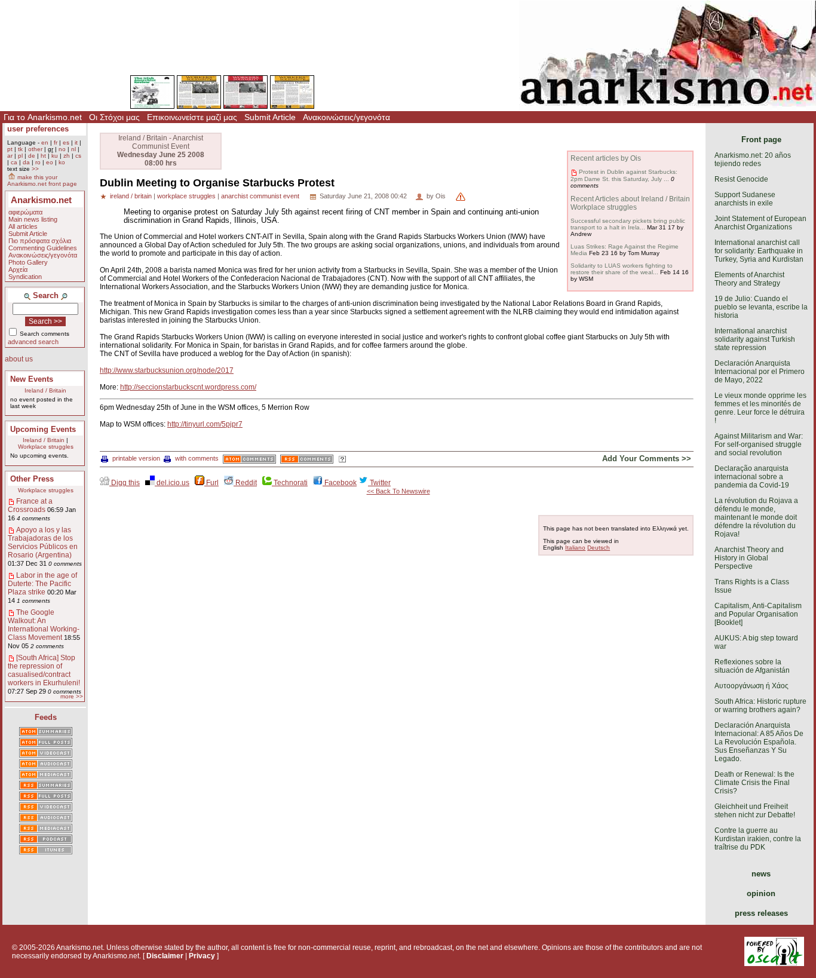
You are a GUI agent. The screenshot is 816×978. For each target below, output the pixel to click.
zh (66, 155)
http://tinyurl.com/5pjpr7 (205, 424)
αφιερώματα (25, 212)
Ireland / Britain (45, 390)
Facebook (340, 483)
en (44, 142)
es (66, 142)
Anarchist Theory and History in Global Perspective (749, 558)
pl (20, 155)
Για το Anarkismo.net (43, 117)
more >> (71, 696)
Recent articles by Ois (605, 158)
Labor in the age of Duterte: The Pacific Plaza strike (42, 583)
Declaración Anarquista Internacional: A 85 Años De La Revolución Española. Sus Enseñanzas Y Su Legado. (758, 742)
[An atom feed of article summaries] (46, 732)
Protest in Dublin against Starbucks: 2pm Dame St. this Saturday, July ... (623, 175)
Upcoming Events (43, 429)
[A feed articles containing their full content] (46, 797)
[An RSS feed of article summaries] (46, 786)
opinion (761, 893)
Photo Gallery (28, 262)
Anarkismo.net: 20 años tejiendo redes (752, 159)
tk (20, 149)
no (62, 149)
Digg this (124, 483)
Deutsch (598, 547)
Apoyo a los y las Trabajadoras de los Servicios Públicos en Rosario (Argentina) (43, 542)
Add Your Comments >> (646, 458)
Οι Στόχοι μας (114, 117)
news (761, 873)
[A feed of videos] (46, 754)
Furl (211, 483)
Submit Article (270, 117)
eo (49, 162)
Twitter (379, 483)
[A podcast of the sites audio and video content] (46, 840)
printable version (136, 458)
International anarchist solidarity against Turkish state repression (754, 339)
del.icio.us (172, 483)
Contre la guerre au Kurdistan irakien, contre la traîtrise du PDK (757, 838)
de (31, 155)
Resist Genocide (741, 179)
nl (73, 149)
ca (14, 162)
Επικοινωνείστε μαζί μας (192, 117)
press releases (761, 913)
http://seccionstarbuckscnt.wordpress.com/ (188, 387)
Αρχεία (17, 269)
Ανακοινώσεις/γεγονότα (346, 117)
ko (62, 162)
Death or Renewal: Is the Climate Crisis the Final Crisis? (754, 782)
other (35, 149)
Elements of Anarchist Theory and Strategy (749, 279)
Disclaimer (164, 956)
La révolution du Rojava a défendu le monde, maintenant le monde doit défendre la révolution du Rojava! (756, 517)
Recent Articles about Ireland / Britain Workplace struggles (630, 203)
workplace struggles (186, 196)
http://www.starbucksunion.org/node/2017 (167, 370)
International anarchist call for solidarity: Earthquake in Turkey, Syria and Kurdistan (758, 250)
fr (55, 142)
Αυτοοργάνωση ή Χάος (751, 686)
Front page (761, 139)
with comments (197, 458)
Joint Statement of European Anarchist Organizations (760, 222)
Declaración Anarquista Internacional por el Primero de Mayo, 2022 (759, 371)
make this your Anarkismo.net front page (42, 180)
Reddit (245, 483)
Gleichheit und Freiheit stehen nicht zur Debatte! (754, 810)
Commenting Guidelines (42, 248)
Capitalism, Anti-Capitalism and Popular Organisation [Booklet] (758, 614)
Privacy (202, 956)
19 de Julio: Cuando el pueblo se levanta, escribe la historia (761, 307)
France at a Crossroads (30, 505)
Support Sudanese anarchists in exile (744, 199)
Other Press (32, 478)
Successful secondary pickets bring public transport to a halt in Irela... (627, 224)
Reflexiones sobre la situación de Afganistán (752, 666)
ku (54, 155)
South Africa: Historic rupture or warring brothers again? (760, 705)
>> (35, 168)
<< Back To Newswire (398, 491)
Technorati (290, 483)
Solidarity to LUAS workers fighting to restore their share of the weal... (621, 268)
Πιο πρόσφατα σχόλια (39, 240)
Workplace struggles (45, 446)
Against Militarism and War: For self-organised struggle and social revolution (758, 444)
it (76, 142)
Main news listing (32, 219)
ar (10, 155)
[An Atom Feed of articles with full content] (46, 743)
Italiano (575, 547)
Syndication (25, 276)
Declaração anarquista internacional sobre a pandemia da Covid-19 (751, 476)
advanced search (33, 341)
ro (38, 162)
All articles (23, 226)
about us (19, 359)
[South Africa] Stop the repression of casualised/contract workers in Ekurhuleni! (44, 670)
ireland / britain (131, 196)
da (26, 162)
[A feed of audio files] (46, 765)
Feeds (46, 717)
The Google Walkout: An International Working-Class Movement (43, 625)
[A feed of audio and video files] (46, 775)
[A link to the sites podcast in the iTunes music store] (46, 851)
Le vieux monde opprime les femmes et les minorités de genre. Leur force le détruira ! (760, 408)
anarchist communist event (260, 196)
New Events (31, 379)
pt (10, 149)
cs (78, 155)
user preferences (38, 128)
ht (43, 155)
